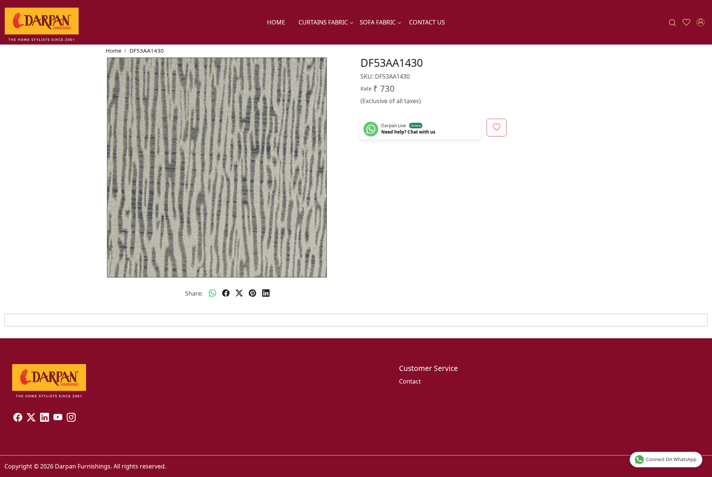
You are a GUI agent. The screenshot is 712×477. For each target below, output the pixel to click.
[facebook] (226, 293)
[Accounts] (700, 22)
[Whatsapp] (212, 293)
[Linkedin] (44, 418)
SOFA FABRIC (378, 22)
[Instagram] (71, 418)
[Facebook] (18, 418)
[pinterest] (252, 293)
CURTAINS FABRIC (323, 22)
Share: (194, 293)
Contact (410, 381)
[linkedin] (266, 293)
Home (276, 22)
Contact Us (427, 22)
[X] (31, 418)
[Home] (41, 22)
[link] (672, 22)
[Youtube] (58, 418)
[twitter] (239, 293)
